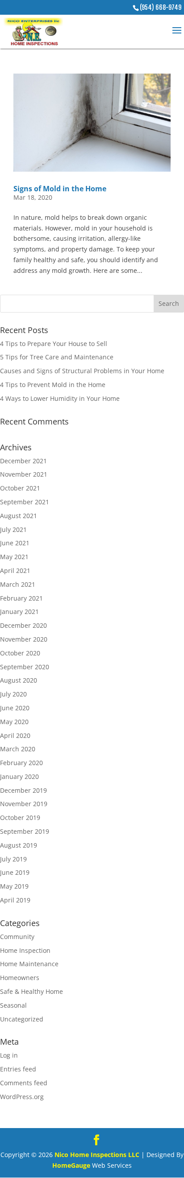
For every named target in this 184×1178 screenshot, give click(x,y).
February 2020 (21, 762)
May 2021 (14, 556)
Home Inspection (25, 950)
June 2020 (14, 708)
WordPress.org (22, 1096)
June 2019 (14, 872)
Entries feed (18, 1069)
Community (17, 936)
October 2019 (20, 817)
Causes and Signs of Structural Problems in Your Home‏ (82, 371)
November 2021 (23, 474)
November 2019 (23, 803)
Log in (9, 1055)
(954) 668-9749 (160, 7)
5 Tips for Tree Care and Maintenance (56, 357)
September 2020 (24, 667)
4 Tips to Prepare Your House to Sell (53, 343)
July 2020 (13, 694)
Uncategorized (21, 1019)
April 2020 (15, 735)
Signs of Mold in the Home (59, 189)
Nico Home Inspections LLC (96, 1154)
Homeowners (19, 977)
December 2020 (23, 625)
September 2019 (24, 831)
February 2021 (21, 598)
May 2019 (14, 886)
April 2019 (15, 900)
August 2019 (18, 845)
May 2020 (14, 721)
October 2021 (20, 488)
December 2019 (23, 790)
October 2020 (20, 653)
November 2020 (23, 639)
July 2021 (13, 529)
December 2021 (23, 461)
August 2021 (18, 515)
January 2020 (19, 776)
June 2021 (14, 543)
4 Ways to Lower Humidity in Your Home (60, 398)
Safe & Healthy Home (31, 991)
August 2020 (18, 680)
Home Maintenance (29, 964)
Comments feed (23, 1083)
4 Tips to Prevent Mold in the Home (52, 384)
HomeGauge (71, 1165)
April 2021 (15, 570)
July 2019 (13, 859)
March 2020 (17, 749)
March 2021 (17, 584)
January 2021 (19, 611)
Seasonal (13, 1005)
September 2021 (24, 502)
